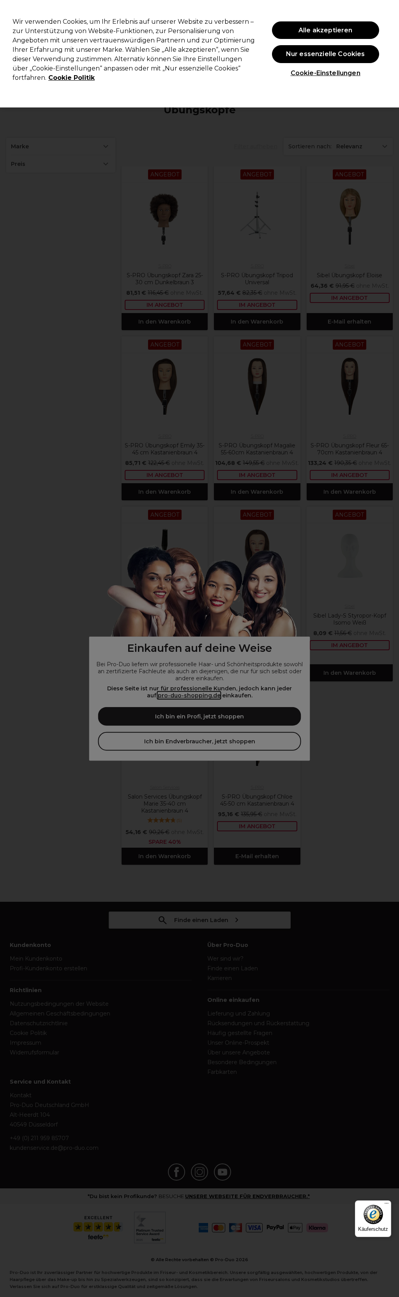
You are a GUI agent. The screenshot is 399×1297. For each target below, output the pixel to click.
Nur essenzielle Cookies (325, 54)
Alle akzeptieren (325, 30)
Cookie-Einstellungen (325, 73)
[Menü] (386, 1205)
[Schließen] (386, 53)
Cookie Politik (71, 77)
